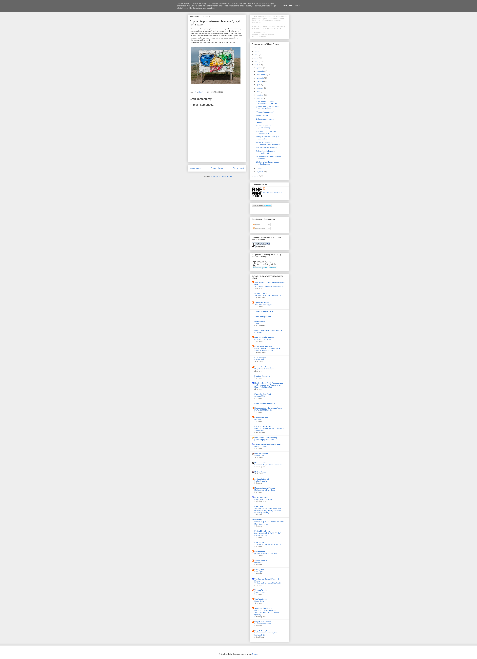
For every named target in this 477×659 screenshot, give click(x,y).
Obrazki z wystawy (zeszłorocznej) (263, 127)
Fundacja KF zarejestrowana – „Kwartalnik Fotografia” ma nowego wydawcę (266, 612)
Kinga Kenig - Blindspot (264, 403)
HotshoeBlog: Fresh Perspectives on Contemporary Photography (268, 384)
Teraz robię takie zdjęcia (263, 304)
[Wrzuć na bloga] (215, 92)
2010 (257, 176)
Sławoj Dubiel (260, 570)
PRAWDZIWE (259, 360)
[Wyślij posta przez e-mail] (208, 92)
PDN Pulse (258, 506)
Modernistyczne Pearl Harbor (264, 490)
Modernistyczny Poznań (264, 488)
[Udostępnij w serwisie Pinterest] (222, 92)
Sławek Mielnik (260, 561)
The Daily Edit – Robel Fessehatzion (267, 295)
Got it (297, 6)
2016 (257, 48)
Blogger (254, 654)
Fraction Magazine (262, 376)
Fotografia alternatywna (264, 367)
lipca (259, 85)
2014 (257, 55)
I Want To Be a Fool (262, 394)
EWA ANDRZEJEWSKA (263, 410)
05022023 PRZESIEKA (262, 339)
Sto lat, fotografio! (260, 481)
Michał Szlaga (260, 472)
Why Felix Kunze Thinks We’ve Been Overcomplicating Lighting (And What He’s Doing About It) (267, 510)
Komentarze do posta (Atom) (221, 176)
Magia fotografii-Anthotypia (264, 369)
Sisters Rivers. (259, 592)
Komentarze (260, 228)
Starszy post (238, 168)
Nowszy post (195, 168)
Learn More (287, 6)
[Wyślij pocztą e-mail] (212, 92)
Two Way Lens (260, 599)
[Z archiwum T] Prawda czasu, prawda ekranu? (268, 108)
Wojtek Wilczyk (260, 631)
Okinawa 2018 (259, 396)
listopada (260, 71)
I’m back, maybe (260, 446)
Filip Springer (260, 358)
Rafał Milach (259, 551)
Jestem (259, 122)
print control (259, 542)
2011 (257, 65)
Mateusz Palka (260, 463)
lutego (259, 168)
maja (259, 92)
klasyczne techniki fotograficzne (268, 408)
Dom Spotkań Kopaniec (264, 337)
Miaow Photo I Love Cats (263, 387)
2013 (257, 58)
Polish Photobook (262, 531)
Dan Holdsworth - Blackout (266, 148)
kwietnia (260, 95)
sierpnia (260, 81)
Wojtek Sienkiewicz (262, 622)
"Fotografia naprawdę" (265, 112)
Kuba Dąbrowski (261, 417)
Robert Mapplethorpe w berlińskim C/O (265, 152)
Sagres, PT (258, 323)
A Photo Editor (260, 293)
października (262, 74)
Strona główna (217, 168)
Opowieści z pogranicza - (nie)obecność (266, 132)
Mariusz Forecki (261, 454)
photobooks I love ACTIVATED (265, 553)
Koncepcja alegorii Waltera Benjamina (268, 465)
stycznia (260, 172)
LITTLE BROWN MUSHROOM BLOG (269, 444)
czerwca (260, 88)
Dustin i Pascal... (262, 116)
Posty (257, 225)
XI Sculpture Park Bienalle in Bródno (267, 544)
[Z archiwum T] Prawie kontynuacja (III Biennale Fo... (268, 102)
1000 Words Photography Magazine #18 (268, 286)
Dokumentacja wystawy (265, 119)
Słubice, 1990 (259, 456)
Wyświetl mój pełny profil (272, 192)
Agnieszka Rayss (261, 302)
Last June (257, 419)
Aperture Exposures (262, 317)
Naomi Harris (259, 601)
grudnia (260, 68)
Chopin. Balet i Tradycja (263, 499)
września (260, 78)
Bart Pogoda (259, 321)
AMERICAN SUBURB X (263, 312)
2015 (257, 51)
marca (259, 98)
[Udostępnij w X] (217, 92)
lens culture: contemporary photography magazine (265, 439)
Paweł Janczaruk (261, 497)
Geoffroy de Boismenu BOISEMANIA (267, 583)
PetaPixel (258, 520)
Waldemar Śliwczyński (263, 608)
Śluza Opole (258, 572)
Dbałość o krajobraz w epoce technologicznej (267, 163)
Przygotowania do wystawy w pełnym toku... (267, 138)
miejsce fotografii (261, 479)
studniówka (258, 563)
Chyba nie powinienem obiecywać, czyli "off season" (268, 143)
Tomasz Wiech (260, 590)
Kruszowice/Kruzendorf (262, 624)
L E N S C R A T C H (262, 426)
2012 (257, 61)
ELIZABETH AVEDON (263, 346)
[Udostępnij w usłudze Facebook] (219, 92)
